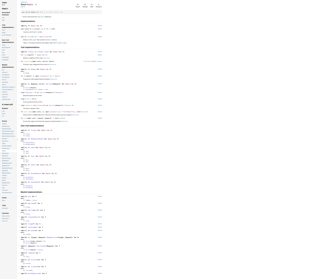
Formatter (43, 76)
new (33, 29)
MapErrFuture (38, 105)
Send (33, 147)
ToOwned (31, 253)
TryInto (34, 267)
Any (29, 196)
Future (27, 105)
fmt (25, 76)
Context (53, 112)
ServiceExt (41, 246)
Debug (33, 69)
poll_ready (28, 112)
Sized (34, 200)
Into (33, 230)
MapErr (34, 26)
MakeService (52, 237)
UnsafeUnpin (36, 173)
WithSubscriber (34, 273)
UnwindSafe (35, 182)
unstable (93, 61)
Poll (65, 112)
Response (28, 92)
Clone (30, 52)
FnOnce (27, 89)
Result (57, 76)
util (26, 2)
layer (29, 37)
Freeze (34, 130)
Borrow (31, 203)
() (74, 112)
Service (49, 84)
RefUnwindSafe (37, 139)
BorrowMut (32, 210)
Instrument (32, 227)
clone (26, 55)
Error (34, 89)
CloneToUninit (34, 217)
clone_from (28, 61)
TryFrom (34, 260)
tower (22, 2)
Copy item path (36, 4)
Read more (46, 58)
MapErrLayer (44, 37)
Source (23, 7)
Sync (33, 156)
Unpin (33, 165)
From (30, 224)
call (25, 118)
